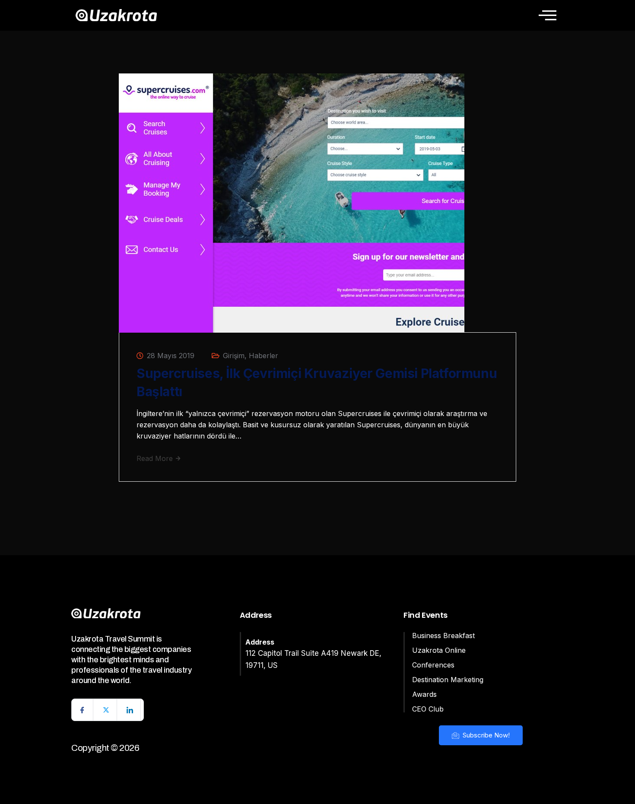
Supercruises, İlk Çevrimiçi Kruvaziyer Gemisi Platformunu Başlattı (317, 382)
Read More (156, 458)
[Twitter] (106, 710)
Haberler (263, 355)
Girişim (233, 355)
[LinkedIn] (130, 710)
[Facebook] (82, 710)
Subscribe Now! (485, 735)
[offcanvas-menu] (547, 15)
